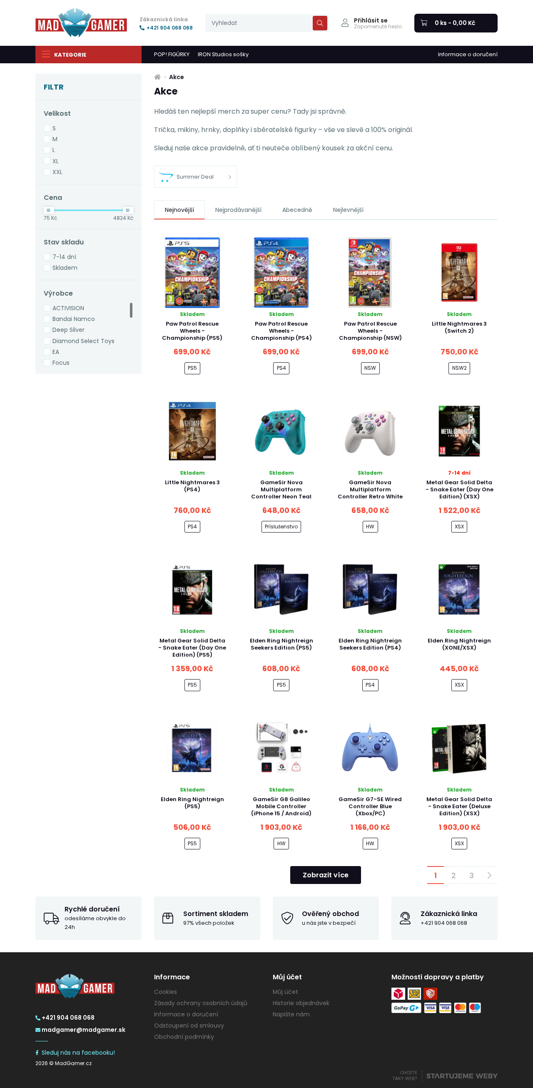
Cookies (165, 992)
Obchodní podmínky (184, 1037)
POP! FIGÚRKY (171, 54)
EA (55, 352)
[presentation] (267, 23)
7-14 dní (64, 257)
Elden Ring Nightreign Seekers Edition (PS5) (281, 644)
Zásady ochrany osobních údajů (200, 1003)
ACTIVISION (68, 308)
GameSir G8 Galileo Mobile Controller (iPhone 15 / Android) (281, 806)
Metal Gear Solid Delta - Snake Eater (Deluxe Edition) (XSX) (459, 806)
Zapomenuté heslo (378, 26)
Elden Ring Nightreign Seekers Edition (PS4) (370, 644)
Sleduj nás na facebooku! (78, 1052)
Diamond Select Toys (83, 341)
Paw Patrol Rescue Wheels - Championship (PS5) (192, 331)
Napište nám (291, 1014)
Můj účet (285, 992)
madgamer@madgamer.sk (83, 1030)
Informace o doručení (468, 54)
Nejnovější (179, 210)
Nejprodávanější (238, 210)
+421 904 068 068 (170, 27)
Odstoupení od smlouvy (189, 1025)
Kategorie (70, 55)
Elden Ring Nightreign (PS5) (192, 802)
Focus (61, 363)
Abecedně (297, 210)
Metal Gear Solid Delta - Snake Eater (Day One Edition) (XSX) (459, 489)
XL (55, 161)
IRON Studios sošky (223, 54)
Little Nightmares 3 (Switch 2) (459, 327)
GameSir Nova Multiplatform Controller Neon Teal (281, 489)
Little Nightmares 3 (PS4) (192, 485)
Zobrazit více (326, 875)
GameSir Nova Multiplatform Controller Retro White (370, 489)
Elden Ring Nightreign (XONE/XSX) (459, 644)
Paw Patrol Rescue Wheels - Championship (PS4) (281, 331)
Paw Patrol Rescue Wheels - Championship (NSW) (370, 331)
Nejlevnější (348, 210)
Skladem (64, 268)
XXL (57, 172)
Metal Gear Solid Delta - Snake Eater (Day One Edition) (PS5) (192, 648)
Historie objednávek (301, 1003)
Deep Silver (68, 330)
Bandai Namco (73, 319)
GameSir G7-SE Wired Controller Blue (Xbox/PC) (370, 806)
